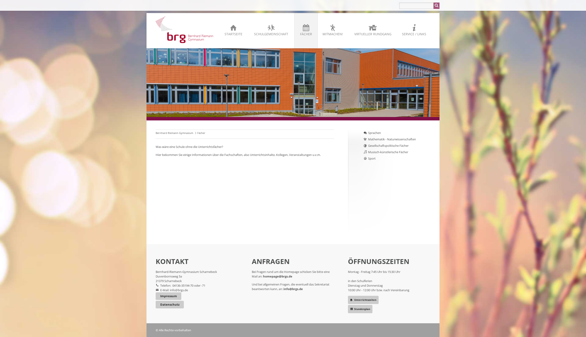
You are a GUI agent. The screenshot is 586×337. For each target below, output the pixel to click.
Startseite (233, 34)
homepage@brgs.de (277, 276)
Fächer (306, 34)
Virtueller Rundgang (372, 34)
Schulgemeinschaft (271, 34)
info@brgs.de (179, 290)
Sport (372, 158)
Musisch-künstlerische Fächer (388, 152)
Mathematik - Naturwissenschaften (392, 139)
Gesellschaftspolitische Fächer (388, 146)
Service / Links (414, 34)
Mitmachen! (333, 34)
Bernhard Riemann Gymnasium (174, 133)
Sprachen (374, 133)
